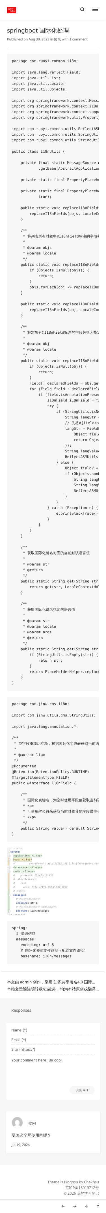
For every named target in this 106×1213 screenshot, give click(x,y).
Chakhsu (91, 1181)
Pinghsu (71, 1181)
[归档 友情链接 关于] (98, 10)
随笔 (57, 39)
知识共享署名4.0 (68, 982)
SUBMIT (82, 1090)
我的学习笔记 (88, 1193)
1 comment (79, 39)
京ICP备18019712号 (82, 1187)
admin (26, 982)
